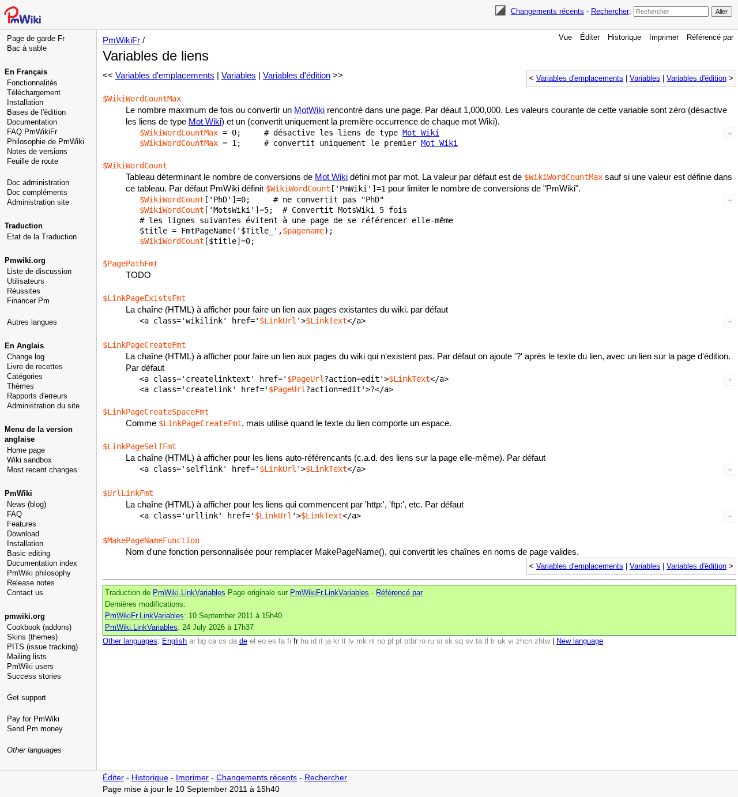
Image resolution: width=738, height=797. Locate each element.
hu (304, 641)
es (272, 641)
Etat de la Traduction (42, 236)
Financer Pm (28, 300)
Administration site (38, 202)
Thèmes (20, 386)
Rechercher (610, 11)
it (321, 641)
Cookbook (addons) (39, 627)
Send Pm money (35, 728)
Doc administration (38, 182)
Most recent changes (42, 469)
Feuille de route (32, 161)
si (439, 641)
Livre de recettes (35, 366)
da (233, 641)
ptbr (410, 641)
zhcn (524, 641)
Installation (25, 102)
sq (459, 641)
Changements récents (547, 11)
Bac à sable (27, 48)
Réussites (23, 291)
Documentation (32, 122)
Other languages (34, 750)
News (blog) (26, 504)
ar (192, 641)
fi (289, 641)
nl (372, 641)
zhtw (542, 641)
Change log (25, 356)
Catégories (25, 376)
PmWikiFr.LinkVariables (329, 593)
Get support (26, 697)
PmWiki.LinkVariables (189, 593)
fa (281, 641)
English (174, 641)
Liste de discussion (39, 271)
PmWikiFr (121, 40)
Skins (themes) (32, 637)
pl (390, 641)
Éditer (590, 37)
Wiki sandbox (29, 460)
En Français (26, 71)
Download (23, 533)
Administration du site (43, 405)
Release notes (31, 582)
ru (431, 641)
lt (344, 641)
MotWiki (309, 110)
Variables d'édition (696, 78)
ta (479, 641)
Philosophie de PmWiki (45, 141)
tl (486, 641)
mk (361, 641)
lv (351, 641)
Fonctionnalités (32, 82)
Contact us (25, 592)
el (252, 641)
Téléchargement (34, 92)
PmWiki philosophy (39, 573)
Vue (565, 37)
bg (202, 641)
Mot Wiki (205, 121)
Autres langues (32, 322)
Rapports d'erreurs (37, 396)
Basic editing (28, 553)
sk (449, 641)
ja (328, 641)
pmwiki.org (25, 616)
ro (422, 641)
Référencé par (710, 37)
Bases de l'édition (36, 112)
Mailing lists (27, 656)
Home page (26, 450)
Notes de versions (37, 151)
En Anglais (24, 345)
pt (399, 641)
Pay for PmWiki (33, 719)
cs (223, 641)
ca (212, 641)
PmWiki (18, 493)
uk (502, 641)
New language (579, 641)
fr (295, 641)
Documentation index (42, 563)
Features (21, 524)
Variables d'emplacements (579, 78)
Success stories (34, 676)
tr (493, 641)
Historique (624, 37)
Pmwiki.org (25, 260)
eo (262, 641)
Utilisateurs (25, 281)
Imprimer (664, 37)
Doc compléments (37, 192)
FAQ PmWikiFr (32, 131)
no (381, 641)
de (243, 641)
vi (511, 641)
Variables (645, 78)
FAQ (14, 514)
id (314, 641)
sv (469, 641)
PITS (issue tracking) (42, 646)
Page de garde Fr (36, 38)
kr (336, 641)
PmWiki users (30, 666)
